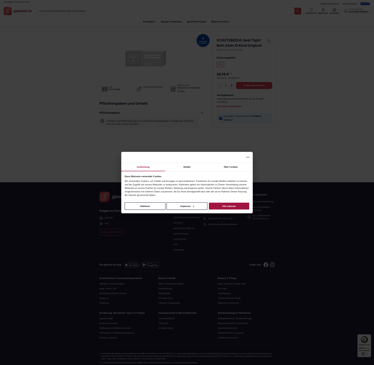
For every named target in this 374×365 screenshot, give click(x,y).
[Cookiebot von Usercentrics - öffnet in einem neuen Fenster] (237, 157)
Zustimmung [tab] (143, 166)
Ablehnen (145, 206)
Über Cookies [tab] (231, 166)
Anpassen (185, 206)
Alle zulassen (229, 206)
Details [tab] (187, 166)
